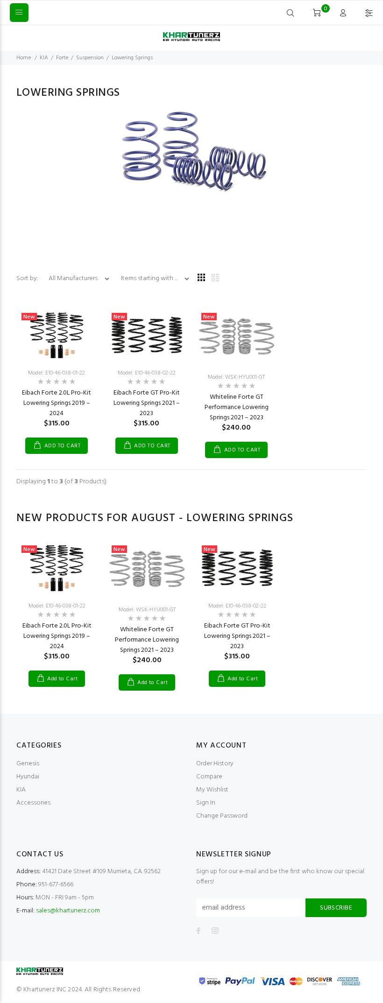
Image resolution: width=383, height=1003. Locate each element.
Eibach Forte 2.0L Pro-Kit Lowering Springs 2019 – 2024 (56, 403)
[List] (215, 278)
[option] (57, 604)
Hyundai (27, 776)
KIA (44, 58)
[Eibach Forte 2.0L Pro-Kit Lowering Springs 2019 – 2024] (56, 334)
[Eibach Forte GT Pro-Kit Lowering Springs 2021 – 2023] (146, 334)
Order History (215, 763)
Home (23, 58)
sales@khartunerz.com (68, 910)
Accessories (33, 803)
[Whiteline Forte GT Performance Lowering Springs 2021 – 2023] (236, 337)
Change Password (222, 816)
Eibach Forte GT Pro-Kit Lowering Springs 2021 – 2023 (146, 403)
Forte (62, 58)
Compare (209, 776)
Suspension (90, 58)
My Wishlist (212, 789)
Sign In (205, 803)
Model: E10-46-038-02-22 (147, 373)
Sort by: (28, 278)
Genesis (27, 763)
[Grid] (201, 278)
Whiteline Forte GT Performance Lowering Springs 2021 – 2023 (237, 407)
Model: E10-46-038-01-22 (56, 373)
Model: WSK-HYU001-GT (236, 377)
